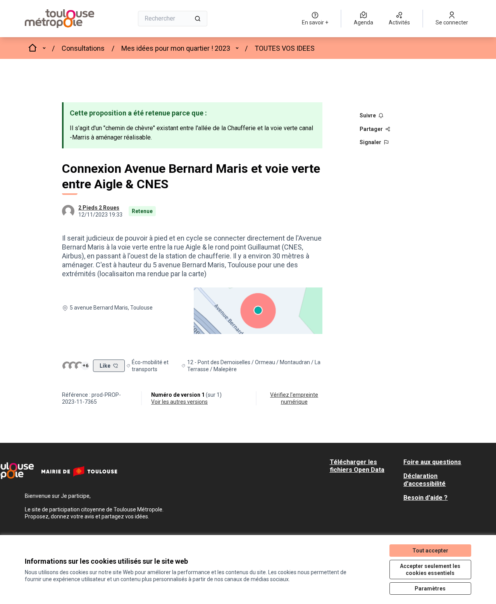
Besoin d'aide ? (425, 497)
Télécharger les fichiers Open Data (357, 465)
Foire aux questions (432, 462)
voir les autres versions (179, 402)
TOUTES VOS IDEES (285, 48)
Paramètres (430, 588)
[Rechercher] (197, 18)
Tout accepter (430, 550)
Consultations (83, 48)
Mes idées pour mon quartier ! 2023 (175, 48)
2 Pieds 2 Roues (98, 208)
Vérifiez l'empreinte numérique (294, 398)
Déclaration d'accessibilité (424, 479)
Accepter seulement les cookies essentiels (430, 569)
